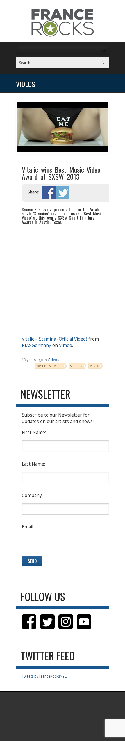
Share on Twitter (62, 192)
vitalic (94, 365)
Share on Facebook (49, 192)
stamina (76, 365)
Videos (53, 359)
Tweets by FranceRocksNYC (44, 676)
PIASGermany (36, 345)
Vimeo (65, 345)
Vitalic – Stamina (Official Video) (54, 339)
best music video (50, 365)
